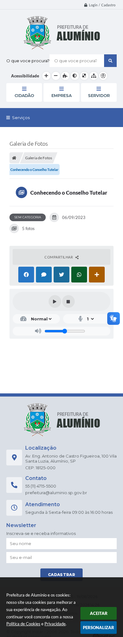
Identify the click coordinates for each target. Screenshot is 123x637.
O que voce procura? (28, 60)
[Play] (55, 301)
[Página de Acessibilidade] (103, 76)
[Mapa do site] (94, 76)
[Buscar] (110, 60)
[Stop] (68, 301)
